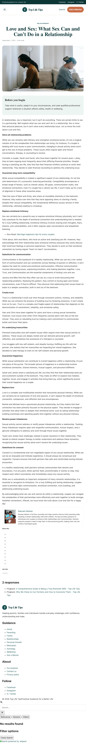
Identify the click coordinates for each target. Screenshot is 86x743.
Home (9, 629)
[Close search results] (2, 713)
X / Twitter (80, 2)
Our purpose (12, 668)
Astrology (11, 649)
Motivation (11, 645)
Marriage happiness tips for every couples (36, 234)
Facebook (62, 2)
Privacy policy (13, 674)
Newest (16, 717)
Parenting (11, 632)
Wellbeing (11, 652)
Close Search (7, 738)
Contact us (11, 671)
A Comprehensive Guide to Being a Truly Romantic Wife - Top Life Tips (48, 589)
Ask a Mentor (75, 9)
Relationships (43, 23)
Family (10, 636)
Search (62, 9)
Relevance (5, 717)
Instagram (71, 2)
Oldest (26, 717)
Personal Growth (14, 642)
